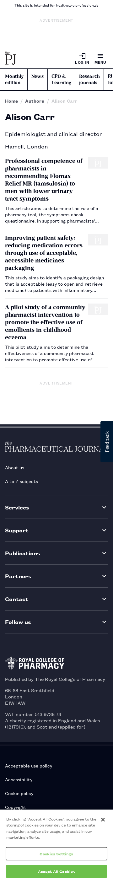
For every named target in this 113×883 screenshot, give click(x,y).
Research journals (89, 79)
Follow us (18, 622)
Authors (34, 101)
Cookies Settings (56, 854)
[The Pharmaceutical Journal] (10, 58)
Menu (100, 62)
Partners (18, 576)
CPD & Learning (61, 79)
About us (14, 467)
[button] (106, 441)
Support (17, 530)
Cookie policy (19, 793)
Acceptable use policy (28, 765)
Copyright (15, 807)
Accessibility (18, 779)
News (37, 76)
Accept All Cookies (56, 871)
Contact (16, 599)
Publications (22, 553)
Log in (82, 62)
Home (11, 101)
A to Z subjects (21, 481)
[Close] (103, 819)
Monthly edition (14, 79)
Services (17, 507)
